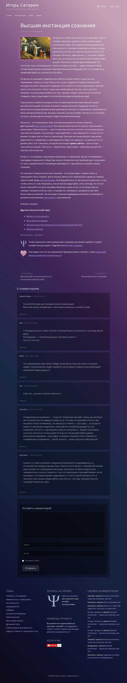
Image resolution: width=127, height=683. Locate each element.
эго (85, 55)
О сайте (9, 15)
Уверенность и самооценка (18, 599)
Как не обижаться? (112, 602)
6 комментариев (36, 31)
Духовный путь (13, 624)
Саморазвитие (12, 606)
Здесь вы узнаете (70, 596)
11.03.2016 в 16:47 (35, 455)
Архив (38, 15)
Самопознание (12, 617)
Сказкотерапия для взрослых (19, 627)
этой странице (75, 245)
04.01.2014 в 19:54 (35, 409)
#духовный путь (26, 235)
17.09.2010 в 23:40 (30, 323)
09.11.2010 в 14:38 (31, 356)
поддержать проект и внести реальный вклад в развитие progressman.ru (63, 629)
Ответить (23, 314)
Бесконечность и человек (94, 276)
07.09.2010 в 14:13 (39, 296)
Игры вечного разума (37, 220)
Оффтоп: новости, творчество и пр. (22, 631)
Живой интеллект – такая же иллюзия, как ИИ (103, 615)
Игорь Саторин (22, 5)
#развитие (39, 235)
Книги (31, 15)
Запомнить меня (32, 560)
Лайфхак (10, 610)
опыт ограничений (43, 126)
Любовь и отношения (16, 596)
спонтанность (50, 197)
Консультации (20, 15)
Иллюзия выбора (34, 229)
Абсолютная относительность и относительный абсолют (54, 224)
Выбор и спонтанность (37, 216)
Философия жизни (14, 620)
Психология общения (16, 613)
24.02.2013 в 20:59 (30, 386)
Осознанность (12, 603)
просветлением (47, 180)
